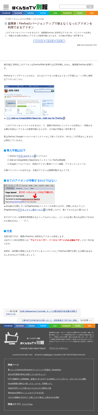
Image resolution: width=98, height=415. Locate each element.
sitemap (24, 348)
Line (55, 13)
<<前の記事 (49, 41)
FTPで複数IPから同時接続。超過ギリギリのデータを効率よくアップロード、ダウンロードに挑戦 (47, 379)
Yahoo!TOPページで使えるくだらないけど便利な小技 (29, 388)
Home (42, 348)
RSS (92, 13)
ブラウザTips (39, 41)
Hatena (31, 13)
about (36, 348)
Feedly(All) (67, 13)
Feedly (79, 13)
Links (31, 348)
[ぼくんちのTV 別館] (31, 342)
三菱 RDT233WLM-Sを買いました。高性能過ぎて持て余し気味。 (50, 320)
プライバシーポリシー (58, 348)
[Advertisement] (49, 53)
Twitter (43, 13)
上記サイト (28, 156)
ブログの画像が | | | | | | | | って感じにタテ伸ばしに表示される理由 (33, 397)
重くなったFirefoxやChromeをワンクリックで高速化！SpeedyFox (34, 370)
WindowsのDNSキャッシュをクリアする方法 (26, 393)
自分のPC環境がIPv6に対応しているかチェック (27, 374)
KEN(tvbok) (48, 355)
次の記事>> (60, 41)
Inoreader (18, 13)
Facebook (6, 13)
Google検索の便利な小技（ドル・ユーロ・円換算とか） (30, 384)
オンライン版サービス (32, 210)
